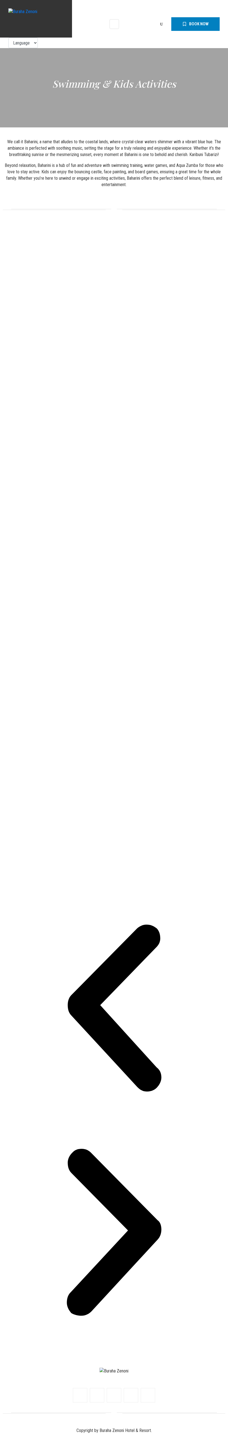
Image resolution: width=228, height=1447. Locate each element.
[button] (114, 1009)
